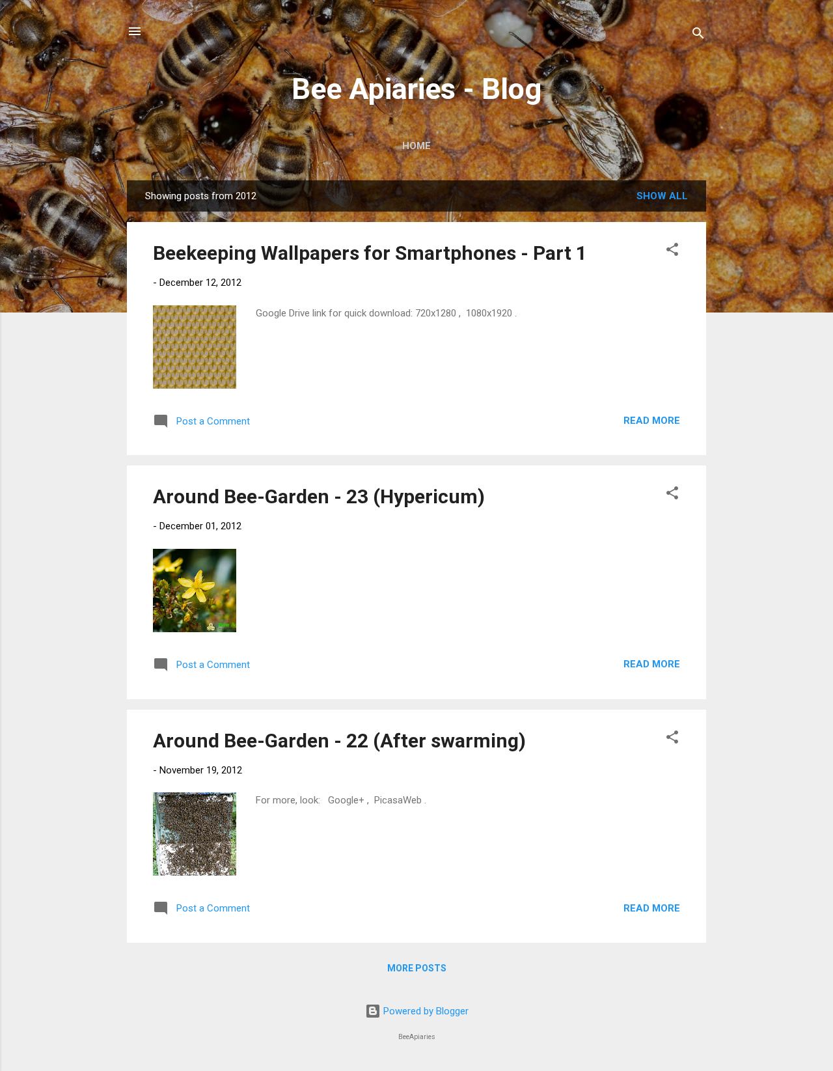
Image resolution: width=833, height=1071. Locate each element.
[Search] (698, 35)
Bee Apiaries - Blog (416, 89)
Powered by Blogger (425, 1011)
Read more (651, 420)
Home (416, 146)
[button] (672, 252)
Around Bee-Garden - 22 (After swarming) (339, 740)
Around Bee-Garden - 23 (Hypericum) (319, 496)
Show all (662, 196)
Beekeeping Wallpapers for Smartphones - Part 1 (370, 253)
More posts (416, 968)
